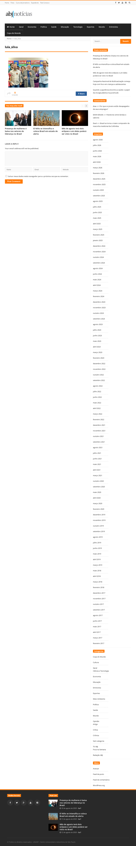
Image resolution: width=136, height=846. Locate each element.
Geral (21, 27)
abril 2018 (97, 576)
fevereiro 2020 (98, 509)
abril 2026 (97, 162)
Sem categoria (98, 741)
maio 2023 (97, 341)
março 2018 (97, 582)
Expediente (35, 3)
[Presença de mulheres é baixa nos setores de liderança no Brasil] (53, 803)
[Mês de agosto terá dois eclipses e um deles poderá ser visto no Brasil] (53, 827)
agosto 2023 (98, 324)
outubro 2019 (98, 526)
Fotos (12, 3)
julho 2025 (97, 207)
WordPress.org (99, 785)
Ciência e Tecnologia (101, 671)
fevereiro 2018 (98, 587)
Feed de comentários (101, 780)
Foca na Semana (99, 749)
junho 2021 (97, 458)
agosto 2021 (98, 447)
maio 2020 (97, 492)
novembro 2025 (99, 184)
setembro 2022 (99, 380)
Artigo (95, 724)
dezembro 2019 (99, 514)
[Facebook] (115, 2)
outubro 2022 (98, 374)
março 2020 (97, 503)
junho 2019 (97, 548)
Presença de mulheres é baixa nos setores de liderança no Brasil (16, 131)
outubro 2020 (98, 481)
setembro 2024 (99, 263)
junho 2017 (97, 621)
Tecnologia (77, 27)
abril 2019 (97, 559)
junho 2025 (97, 212)
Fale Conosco (44, 3)
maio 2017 (97, 626)
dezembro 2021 (99, 425)
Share (81, 93)
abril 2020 (97, 498)
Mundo (102, 27)
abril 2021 (97, 470)
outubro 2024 (98, 257)
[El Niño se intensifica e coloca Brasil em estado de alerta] (53, 816)
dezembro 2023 (99, 302)
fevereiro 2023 (98, 358)
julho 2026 (97, 145)
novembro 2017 (99, 598)
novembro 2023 (99, 307)
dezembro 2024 (99, 246)
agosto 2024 (98, 268)
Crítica (95, 730)
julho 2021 (97, 453)
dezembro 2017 (99, 593)
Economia (32, 27)
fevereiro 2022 (98, 419)
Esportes (90, 27)
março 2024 (97, 291)
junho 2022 (97, 397)
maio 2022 (97, 402)
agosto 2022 (98, 386)
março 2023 (97, 352)
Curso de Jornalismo (23, 3)
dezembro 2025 (99, 179)
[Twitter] (119, 2)
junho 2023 (97, 335)
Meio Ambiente (99, 699)
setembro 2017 (99, 610)
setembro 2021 (99, 442)
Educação (65, 27)
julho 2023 (97, 330)
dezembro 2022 (99, 363)
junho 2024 (97, 274)
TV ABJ (95, 746)
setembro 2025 (99, 195)
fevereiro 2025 (98, 235)
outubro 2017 (98, 604)
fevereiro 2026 (98, 173)
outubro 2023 (98, 313)
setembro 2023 (99, 319)
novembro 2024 (99, 251)
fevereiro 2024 (98, 296)
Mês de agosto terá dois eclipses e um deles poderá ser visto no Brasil (74, 131)
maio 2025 (97, 218)
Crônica (96, 735)
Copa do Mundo (14, 33)
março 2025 (97, 229)
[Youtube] (122, 2)
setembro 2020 (99, 486)
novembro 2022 (99, 369)
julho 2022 (97, 391)
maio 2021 (97, 464)
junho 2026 (97, 151)
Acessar (96, 768)
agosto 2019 (98, 537)
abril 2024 (97, 285)
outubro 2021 (98, 436)
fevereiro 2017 (98, 643)
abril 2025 (97, 223)
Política (44, 27)
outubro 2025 (98, 190)
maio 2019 (97, 554)
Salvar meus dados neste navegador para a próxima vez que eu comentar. (38, 176)
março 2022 (97, 414)
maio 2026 (97, 156)
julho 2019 (97, 542)
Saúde (53, 27)
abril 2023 (97, 347)
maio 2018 (97, 570)
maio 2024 (97, 279)
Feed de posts (98, 774)
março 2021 (97, 475)
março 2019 (97, 565)
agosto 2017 (98, 615)
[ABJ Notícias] (19, 14)
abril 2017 (97, 632)
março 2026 (97, 167)
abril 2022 (97, 408)
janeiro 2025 (98, 240)
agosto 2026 (98, 139)
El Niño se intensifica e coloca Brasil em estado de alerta (45, 131)
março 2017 (97, 638)
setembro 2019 (99, 531)
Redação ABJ (98, 755)
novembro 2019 (99, 520)
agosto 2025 (98, 201)
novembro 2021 (99, 430)
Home (7, 3)
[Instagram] (126, 2)
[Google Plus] (24, 803)
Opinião (96, 721)
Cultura (96, 662)
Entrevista (113, 27)
